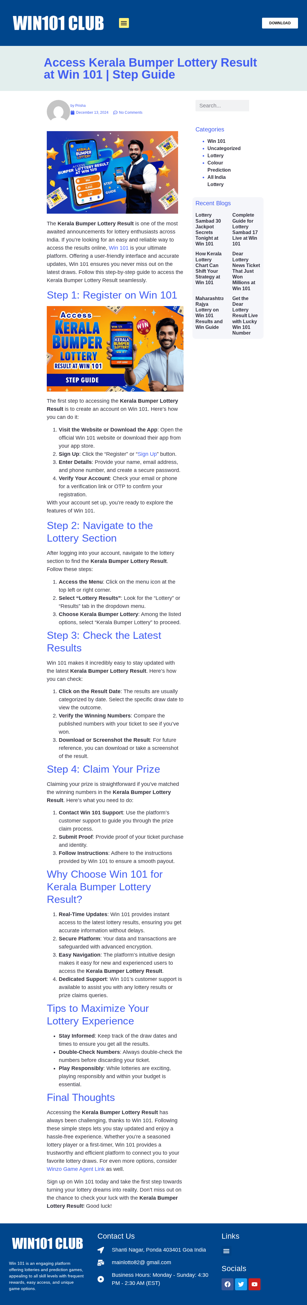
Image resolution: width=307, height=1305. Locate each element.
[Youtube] (255, 1284)
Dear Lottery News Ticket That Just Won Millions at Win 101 (246, 271)
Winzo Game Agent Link (76, 1169)
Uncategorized (224, 148)
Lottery (215, 155)
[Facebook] (228, 1284)
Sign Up (147, 454)
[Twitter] (241, 1284)
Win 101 (119, 248)
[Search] (255, 105)
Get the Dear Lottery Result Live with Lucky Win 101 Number (245, 315)
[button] (124, 23)
